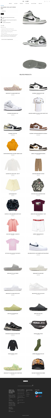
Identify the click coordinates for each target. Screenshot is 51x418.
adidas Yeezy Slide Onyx (38, 313)
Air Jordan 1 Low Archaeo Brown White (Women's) (38, 133)
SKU (1, 27)
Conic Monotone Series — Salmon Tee (12, 234)
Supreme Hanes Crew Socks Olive (38, 353)
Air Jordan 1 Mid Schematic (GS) (12, 113)
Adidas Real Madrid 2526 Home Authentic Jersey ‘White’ (38, 113)
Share (2, 13)
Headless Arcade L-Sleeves (12, 353)
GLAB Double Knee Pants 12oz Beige (38, 173)
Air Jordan (2, 5)
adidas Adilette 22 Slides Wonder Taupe (13, 93)
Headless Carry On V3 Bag (38, 333)
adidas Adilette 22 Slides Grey (38, 273)
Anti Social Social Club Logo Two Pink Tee (12, 253)
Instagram (28, 394)
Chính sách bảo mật (20, 393)
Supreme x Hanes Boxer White (38, 234)
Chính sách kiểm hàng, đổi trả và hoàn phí (21, 397)
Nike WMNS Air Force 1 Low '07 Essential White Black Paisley (38, 253)
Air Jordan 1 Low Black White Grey (38, 93)
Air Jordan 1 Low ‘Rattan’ (12, 133)
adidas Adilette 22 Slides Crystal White (13, 293)
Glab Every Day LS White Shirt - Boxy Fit (13, 173)
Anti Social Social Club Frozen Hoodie (38, 193)
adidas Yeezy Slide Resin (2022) (13, 313)
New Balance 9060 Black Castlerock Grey (13, 333)
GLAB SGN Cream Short (13, 193)
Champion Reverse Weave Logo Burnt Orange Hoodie (12, 153)
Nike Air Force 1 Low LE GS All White (38, 293)
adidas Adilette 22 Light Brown (12, 273)
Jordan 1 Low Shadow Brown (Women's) (38, 153)
